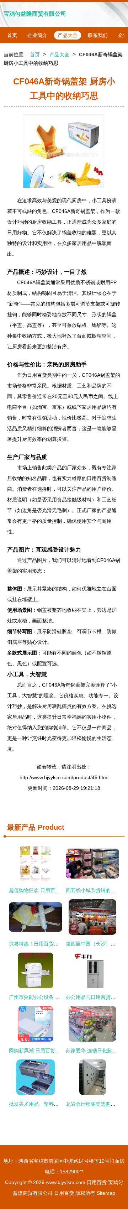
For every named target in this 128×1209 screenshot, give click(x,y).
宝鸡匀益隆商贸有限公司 (35, 14)
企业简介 (37, 35)
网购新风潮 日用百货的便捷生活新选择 (52, 1050)
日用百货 (97, 1182)
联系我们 (98, 35)
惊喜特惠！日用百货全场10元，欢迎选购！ (56, 944)
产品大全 (68, 35)
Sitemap (106, 1193)
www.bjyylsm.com (65, 1182)
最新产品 (21, 827)
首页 (12, 35)
